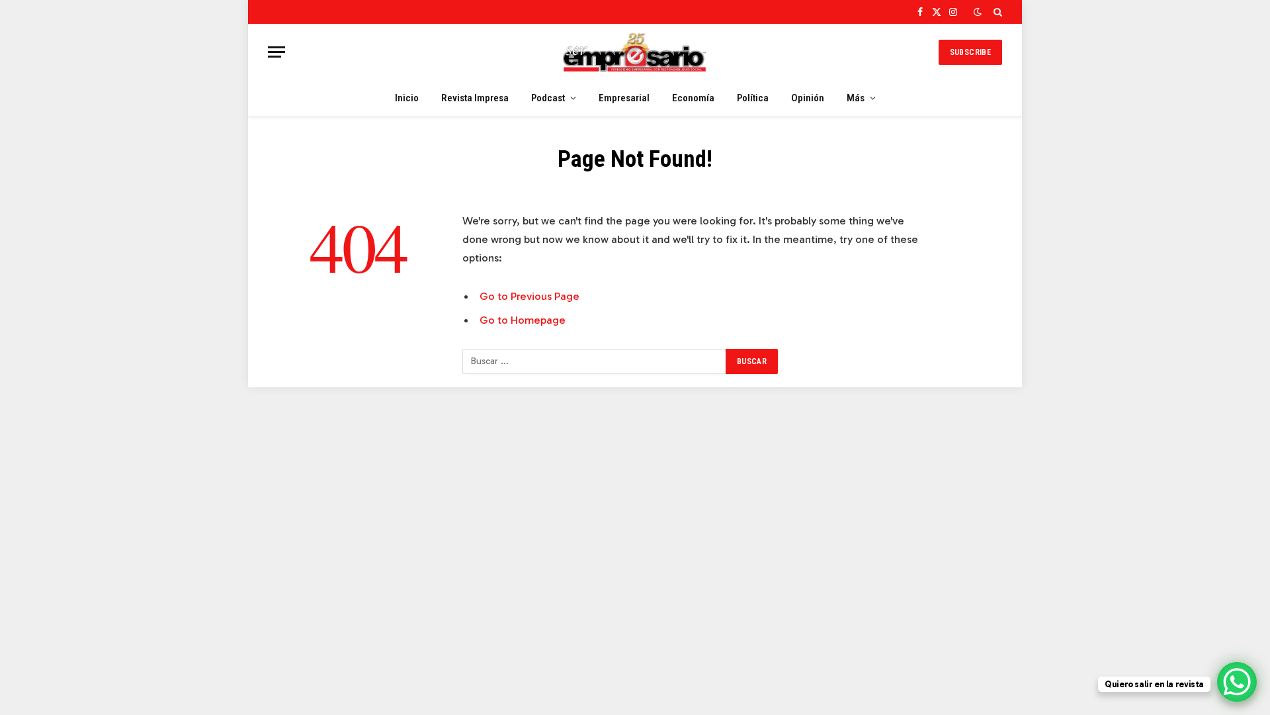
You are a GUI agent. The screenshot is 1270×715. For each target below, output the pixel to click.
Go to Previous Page (529, 296)
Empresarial (624, 98)
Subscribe (970, 52)
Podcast (548, 98)
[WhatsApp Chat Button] (1237, 682)
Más (856, 98)
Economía (693, 98)
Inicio (407, 98)
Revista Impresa (475, 98)
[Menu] (276, 52)
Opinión (807, 98)
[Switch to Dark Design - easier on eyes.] (977, 12)
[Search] (996, 12)
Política (753, 98)
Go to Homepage (523, 319)
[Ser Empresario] (634, 52)
